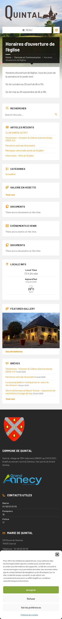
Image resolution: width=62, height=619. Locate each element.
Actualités (11, 174)
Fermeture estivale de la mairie (20, 145)
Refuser (31, 598)
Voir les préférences (31, 607)
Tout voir (10, 194)
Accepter (31, 589)
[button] (57, 554)
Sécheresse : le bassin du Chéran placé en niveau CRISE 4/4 (29, 139)
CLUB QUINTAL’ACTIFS (17, 132)
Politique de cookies (29, 615)
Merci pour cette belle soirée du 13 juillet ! (25, 150)
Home (8, 57)
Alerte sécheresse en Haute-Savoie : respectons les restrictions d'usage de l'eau (30, 392)
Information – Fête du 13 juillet (20, 155)
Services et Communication (27, 57)
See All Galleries (14, 351)
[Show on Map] (56, 30)
